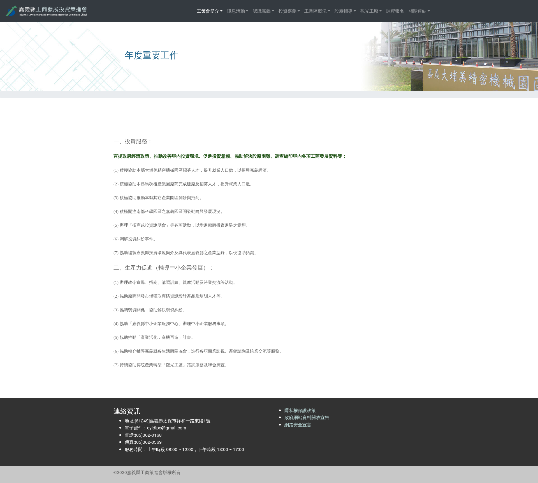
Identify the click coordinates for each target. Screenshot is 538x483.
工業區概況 (315, 11)
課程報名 (395, 11)
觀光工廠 (369, 11)
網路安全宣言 (297, 424)
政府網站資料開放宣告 (306, 417)
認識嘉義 (262, 11)
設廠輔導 (344, 11)
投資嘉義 (287, 11)
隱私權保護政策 (300, 410)
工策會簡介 (208, 11)
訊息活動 (236, 11)
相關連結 (417, 11)
